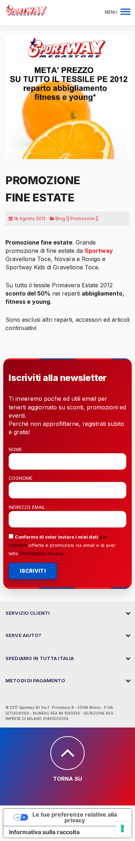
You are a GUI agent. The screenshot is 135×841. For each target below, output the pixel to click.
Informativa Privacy (42, 553)
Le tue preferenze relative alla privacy (74, 817)
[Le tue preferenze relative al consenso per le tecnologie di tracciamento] (122, 828)
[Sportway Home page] (26, 9)
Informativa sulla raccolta (44, 832)
